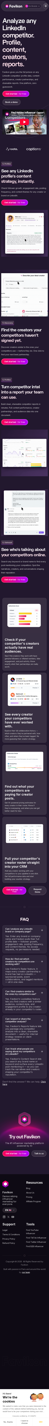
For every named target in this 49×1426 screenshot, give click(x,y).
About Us (30, 1192)
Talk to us (39, 1153)
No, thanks (8, 1422)
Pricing (29, 1197)
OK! (41, 1422)
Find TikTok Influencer (36, 1238)
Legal (4, 1230)
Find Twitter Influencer (36, 1242)
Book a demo (11, 102)
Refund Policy (8, 1243)
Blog (28, 1188)
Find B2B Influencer (35, 1246)
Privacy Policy (8, 1239)
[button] (32, 6)
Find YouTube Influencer (32, 1232)
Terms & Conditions (11, 1234)
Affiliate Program (33, 1201)
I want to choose (24, 1422)
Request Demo (38, 890)
